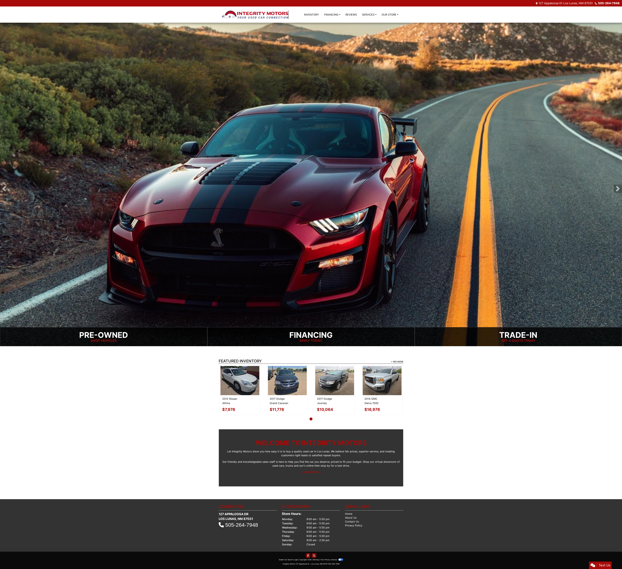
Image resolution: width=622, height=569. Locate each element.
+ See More (397, 361)
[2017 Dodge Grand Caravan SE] (287, 380)
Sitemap (316, 559)
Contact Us (352, 521)
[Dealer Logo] (255, 14)
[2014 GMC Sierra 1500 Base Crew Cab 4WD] (382, 380)
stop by (325, 465)
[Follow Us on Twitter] (314, 555)
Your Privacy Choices (329, 559)
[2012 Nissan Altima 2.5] (240, 380)
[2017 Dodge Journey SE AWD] (334, 380)
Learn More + (311, 472)
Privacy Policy (353, 525)
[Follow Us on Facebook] (308, 555)
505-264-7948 (609, 3)
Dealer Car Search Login (288, 559)
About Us (351, 517)
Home (348, 513)
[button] (4, 188)
